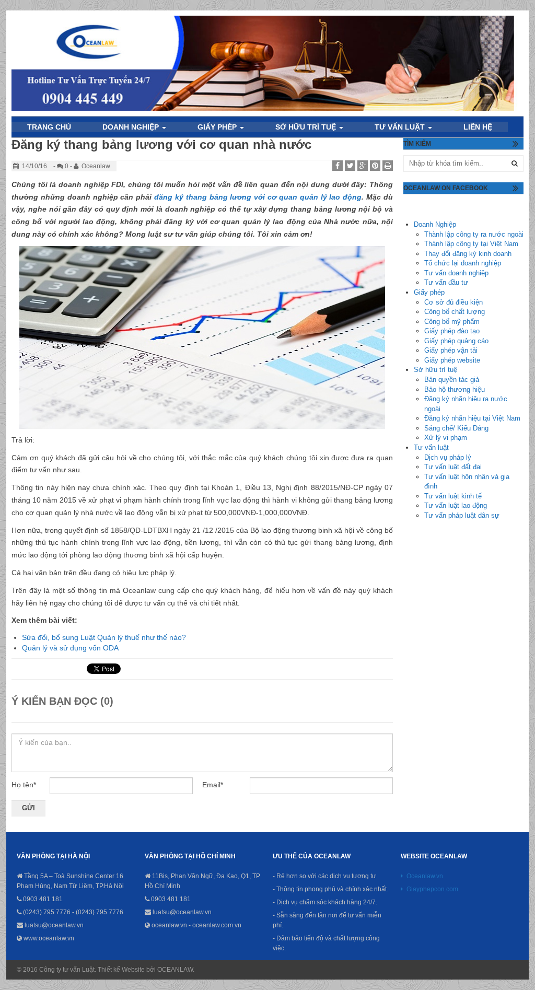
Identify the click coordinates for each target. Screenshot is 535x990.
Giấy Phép (218, 127)
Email (212, 785)
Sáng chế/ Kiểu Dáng (456, 428)
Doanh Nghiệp (131, 127)
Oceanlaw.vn (424, 876)
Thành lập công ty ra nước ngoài (474, 234)
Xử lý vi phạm (445, 437)
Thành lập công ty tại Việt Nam (471, 244)
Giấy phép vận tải (451, 350)
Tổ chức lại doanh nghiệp (462, 263)
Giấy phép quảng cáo (456, 341)
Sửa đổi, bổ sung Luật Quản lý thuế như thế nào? (104, 637)
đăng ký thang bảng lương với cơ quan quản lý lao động (258, 197)
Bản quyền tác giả (451, 379)
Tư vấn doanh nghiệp (456, 273)
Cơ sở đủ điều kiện (453, 302)
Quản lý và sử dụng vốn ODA (70, 648)
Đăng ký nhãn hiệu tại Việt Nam (472, 418)
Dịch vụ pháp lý (447, 457)
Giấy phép (429, 292)
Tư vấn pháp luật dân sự (461, 515)
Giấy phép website (452, 360)
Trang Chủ (49, 127)
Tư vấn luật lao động (455, 505)
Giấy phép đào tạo (452, 331)
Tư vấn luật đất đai (453, 467)
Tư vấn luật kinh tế (453, 496)
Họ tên (23, 785)
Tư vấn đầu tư (446, 282)
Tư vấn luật (401, 127)
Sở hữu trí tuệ (306, 127)
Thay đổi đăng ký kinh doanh (467, 254)
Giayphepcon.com (432, 889)
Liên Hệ (477, 127)
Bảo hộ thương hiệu (454, 389)
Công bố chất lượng (454, 312)
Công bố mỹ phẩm (452, 321)
